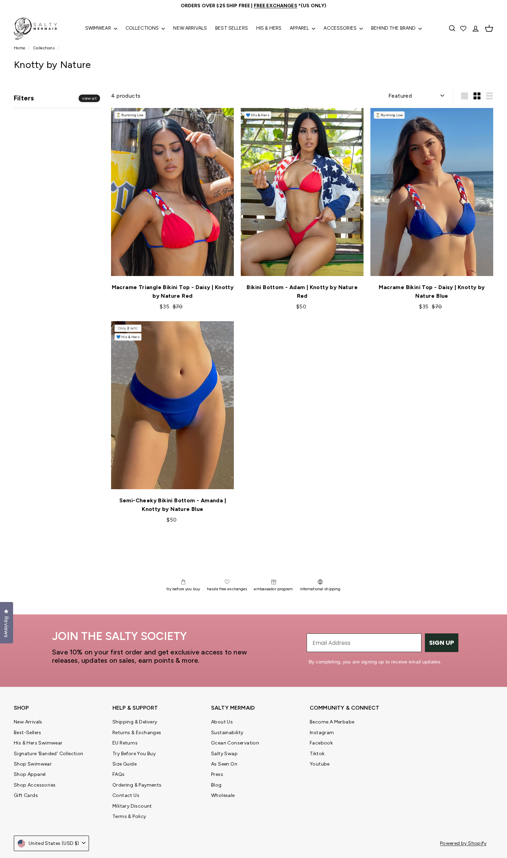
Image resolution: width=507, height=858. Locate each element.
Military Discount (132, 806)
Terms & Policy (129, 816)
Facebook (321, 743)
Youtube (320, 764)
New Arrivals (190, 28)
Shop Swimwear (33, 764)
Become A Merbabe (332, 722)
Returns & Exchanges (136, 733)
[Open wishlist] (464, 28)
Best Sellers (231, 28)
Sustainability (227, 733)
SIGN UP (441, 642)
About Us (222, 722)
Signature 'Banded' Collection (48, 754)
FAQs (118, 774)
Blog (216, 785)
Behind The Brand (394, 28)
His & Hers (268, 28)
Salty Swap (224, 754)
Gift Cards (26, 795)
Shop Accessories (35, 785)
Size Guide (124, 764)
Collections (143, 28)
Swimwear (98, 28)
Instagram (322, 733)
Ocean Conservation (235, 743)
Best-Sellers (27, 733)
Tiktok (317, 754)
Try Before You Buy (134, 754)
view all (89, 98)
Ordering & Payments (137, 785)
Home (20, 48)
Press (217, 774)
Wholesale (223, 795)
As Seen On (224, 764)
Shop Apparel (30, 774)
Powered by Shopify (463, 843)
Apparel (300, 28)
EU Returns (125, 743)
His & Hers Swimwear (38, 743)
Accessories (341, 28)
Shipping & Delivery (134, 722)
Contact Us (125, 795)
